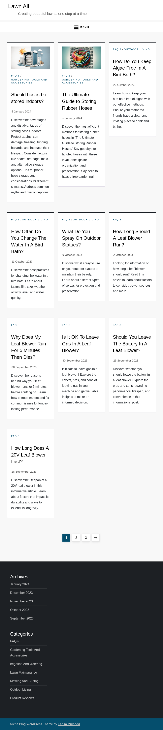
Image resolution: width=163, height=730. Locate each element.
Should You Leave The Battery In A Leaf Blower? (132, 343)
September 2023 (22, 618)
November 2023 (21, 601)
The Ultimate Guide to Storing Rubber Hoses (79, 101)
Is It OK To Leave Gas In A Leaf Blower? (80, 343)
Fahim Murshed (69, 724)
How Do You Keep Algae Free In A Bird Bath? (132, 68)
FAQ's (15, 75)
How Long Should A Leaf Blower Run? (131, 238)
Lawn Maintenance (23, 672)
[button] (81, 27)
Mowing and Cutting (24, 681)
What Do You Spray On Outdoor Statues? (81, 238)
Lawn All (18, 6)
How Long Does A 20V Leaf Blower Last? (30, 454)
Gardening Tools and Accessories (29, 81)
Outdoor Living (137, 49)
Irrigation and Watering (26, 664)
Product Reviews (22, 698)
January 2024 (19, 584)
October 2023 (19, 610)
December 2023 (21, 592)
